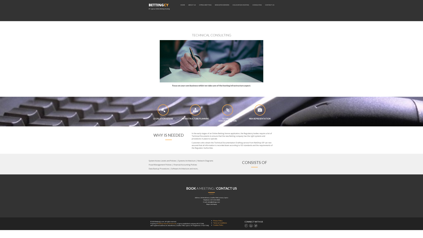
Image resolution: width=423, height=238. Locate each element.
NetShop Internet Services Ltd (167, 224)
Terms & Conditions (220, 223)
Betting (159, 5)
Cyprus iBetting (205, 5)
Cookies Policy (218, 225)
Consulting (257, 5)
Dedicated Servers (222, 5)
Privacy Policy (218, 221)
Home (183, 5)
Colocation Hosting (241, 5)
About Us (192, 5)
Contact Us (269, 5)
